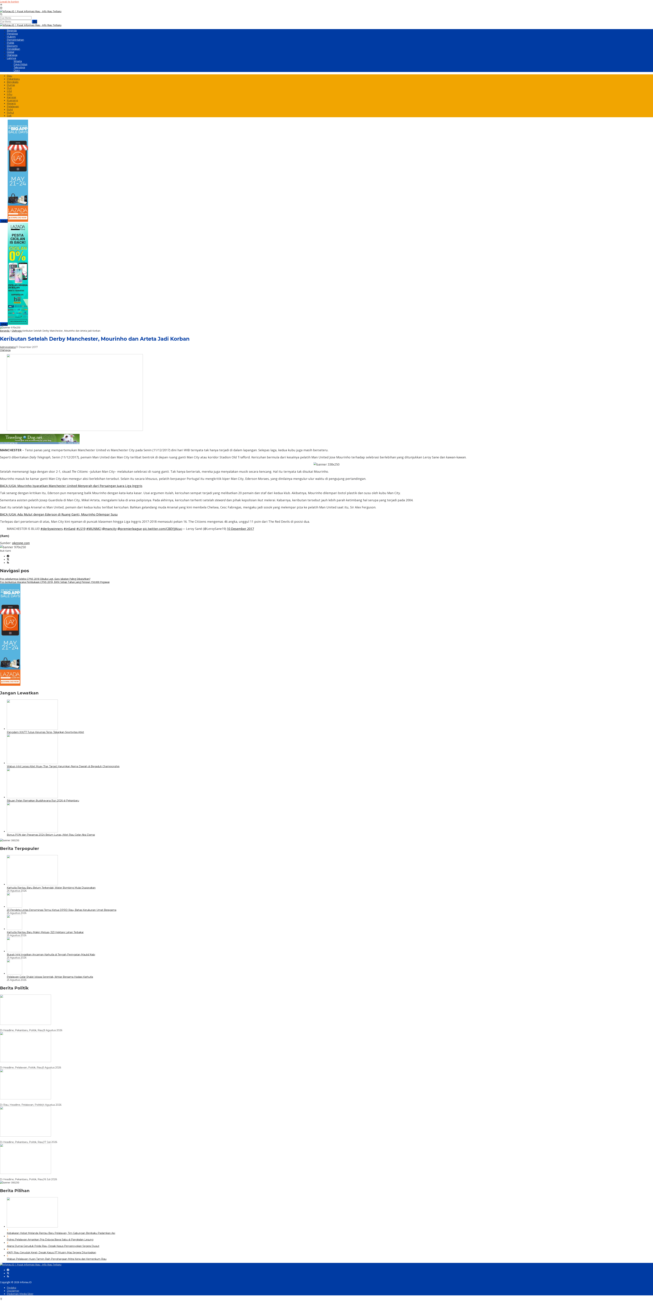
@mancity (109, 529)
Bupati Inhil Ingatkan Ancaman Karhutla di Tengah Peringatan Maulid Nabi (51, 954)
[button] (34, 21)
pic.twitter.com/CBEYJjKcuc (162, 529)
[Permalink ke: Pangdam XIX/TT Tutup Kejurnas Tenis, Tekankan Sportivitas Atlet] (32, 728)
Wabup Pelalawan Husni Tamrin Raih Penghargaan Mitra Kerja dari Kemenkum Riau (56, 1259)
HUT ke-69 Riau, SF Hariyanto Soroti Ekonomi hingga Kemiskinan (39, 1027)
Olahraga (5, 350)
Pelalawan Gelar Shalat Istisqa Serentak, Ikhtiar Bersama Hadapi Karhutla (50, 976)
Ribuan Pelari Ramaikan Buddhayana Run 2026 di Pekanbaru (43, 800)
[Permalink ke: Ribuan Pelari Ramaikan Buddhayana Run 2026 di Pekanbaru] (32, 797)
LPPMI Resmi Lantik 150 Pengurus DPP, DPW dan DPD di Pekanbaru (42, 1176)
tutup (3, 221)
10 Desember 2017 (240, 529)
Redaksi (11, 1287)
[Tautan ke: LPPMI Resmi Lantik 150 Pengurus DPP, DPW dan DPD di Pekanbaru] (25, 1173)
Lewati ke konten (9, 1)
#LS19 (80, 529)
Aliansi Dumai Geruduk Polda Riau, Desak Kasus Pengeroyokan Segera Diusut (53, 1246)
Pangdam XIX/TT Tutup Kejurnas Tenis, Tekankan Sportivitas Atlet (45, 732)
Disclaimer (13, 1290)
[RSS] (8, 562)
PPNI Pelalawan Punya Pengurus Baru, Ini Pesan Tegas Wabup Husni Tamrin (46, 1101)
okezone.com (21, 543)
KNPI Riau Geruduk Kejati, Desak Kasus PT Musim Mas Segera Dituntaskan (51, 1252)
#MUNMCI (93, 529)
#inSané (70, 529)
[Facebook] (8, 556)
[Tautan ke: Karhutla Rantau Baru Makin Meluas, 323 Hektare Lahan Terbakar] (14, 929)
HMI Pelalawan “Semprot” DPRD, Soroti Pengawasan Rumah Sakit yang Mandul (48, 1064)
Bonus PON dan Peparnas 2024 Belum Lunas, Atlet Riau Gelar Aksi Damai (51, 834)
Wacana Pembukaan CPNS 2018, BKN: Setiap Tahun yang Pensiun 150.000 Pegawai (55, 582)
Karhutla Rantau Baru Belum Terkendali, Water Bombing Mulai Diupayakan (51, 887)
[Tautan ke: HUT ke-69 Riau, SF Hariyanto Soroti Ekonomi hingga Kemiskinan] (25, 1024)
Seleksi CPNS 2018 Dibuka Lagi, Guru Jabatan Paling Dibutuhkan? (45, 578)
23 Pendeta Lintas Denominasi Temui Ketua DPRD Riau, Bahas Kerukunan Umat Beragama (61, 910)
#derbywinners (51, 529)
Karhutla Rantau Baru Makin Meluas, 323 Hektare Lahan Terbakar (45, 932)
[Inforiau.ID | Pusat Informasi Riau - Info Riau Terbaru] (30, 11)
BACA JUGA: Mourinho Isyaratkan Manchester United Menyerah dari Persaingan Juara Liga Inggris (71, 486)
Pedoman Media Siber (20, 1293)
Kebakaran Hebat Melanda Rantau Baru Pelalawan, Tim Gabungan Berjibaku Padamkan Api (61, 1233)
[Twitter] (8, 559)
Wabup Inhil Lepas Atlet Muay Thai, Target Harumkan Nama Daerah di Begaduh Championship (63, 766)
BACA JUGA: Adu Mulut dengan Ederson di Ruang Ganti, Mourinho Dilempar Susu (59, 514)
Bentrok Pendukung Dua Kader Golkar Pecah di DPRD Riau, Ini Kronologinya (46, 1139)
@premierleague (130, 529)
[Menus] (1, 4)
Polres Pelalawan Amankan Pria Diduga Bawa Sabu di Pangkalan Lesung (50, 1239)
